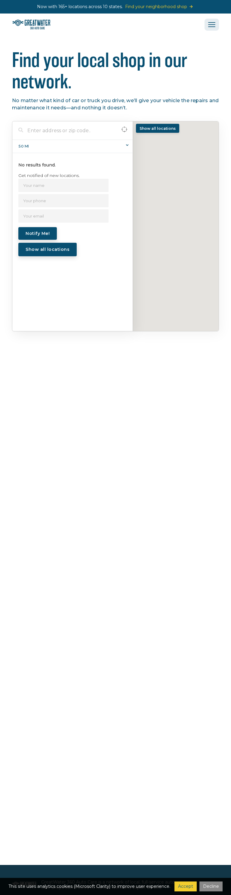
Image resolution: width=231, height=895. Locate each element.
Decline (211, 886)
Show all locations (47, 249)
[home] (31, 24)
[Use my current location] (124, 130)
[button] (212, 25)
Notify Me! (38, 233)
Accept (185, 886)
